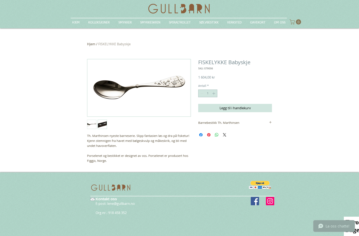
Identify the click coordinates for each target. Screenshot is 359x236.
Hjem (91, 44)
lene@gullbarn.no (121, 203)
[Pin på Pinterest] (208, 134)
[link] (296, 22)
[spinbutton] (207, 93)
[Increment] (214, 93)
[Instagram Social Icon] (270, 201)
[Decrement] (201, 93)
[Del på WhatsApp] (216, 134)
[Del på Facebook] (200, 134)
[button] (260, 185)
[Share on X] (224, 134)
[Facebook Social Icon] (255, 201)
